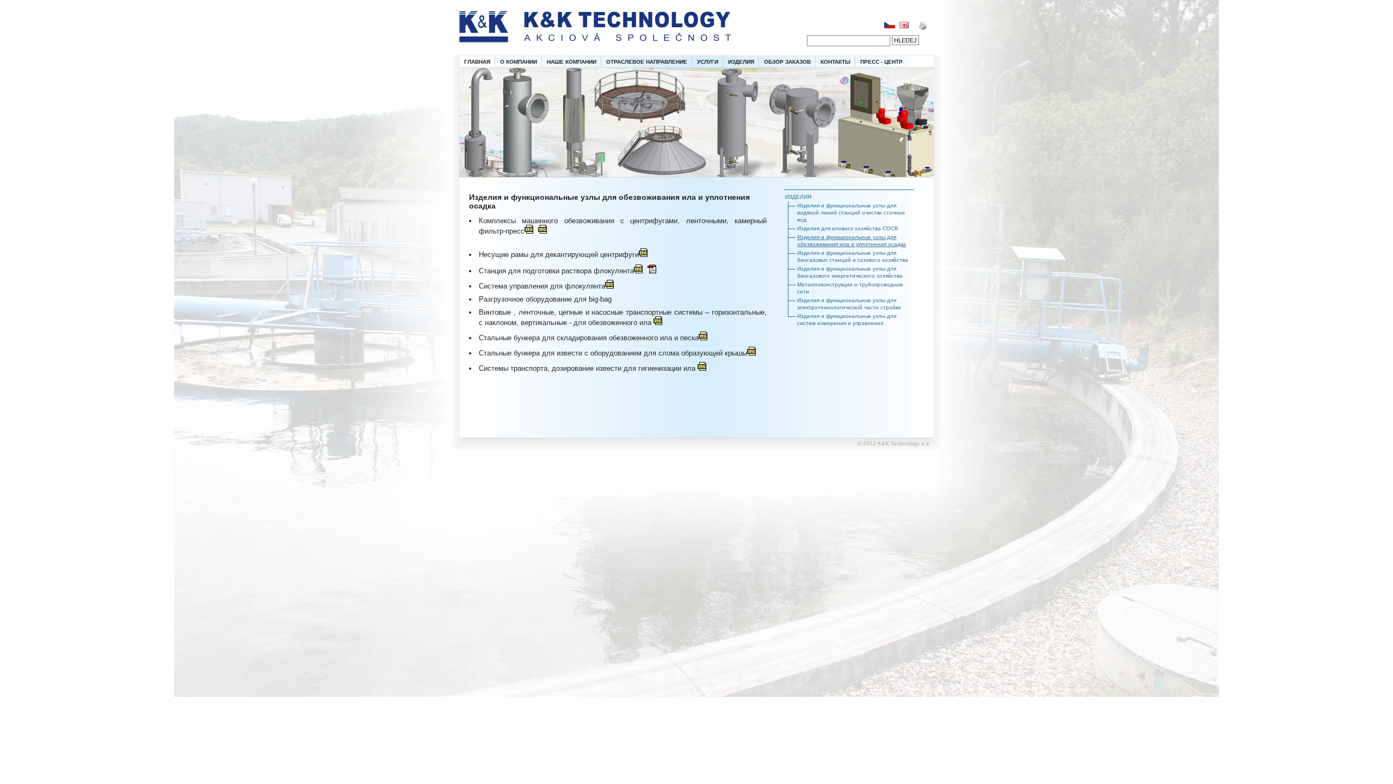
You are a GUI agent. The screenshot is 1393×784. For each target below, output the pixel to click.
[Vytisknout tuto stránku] (923, 28)
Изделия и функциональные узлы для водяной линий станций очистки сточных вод (851, 213)
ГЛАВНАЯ (477, 62)
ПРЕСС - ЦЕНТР (881, 62)
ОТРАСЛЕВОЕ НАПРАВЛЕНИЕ (646, 62)
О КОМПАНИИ (518, 62)
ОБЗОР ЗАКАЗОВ (787, 62)
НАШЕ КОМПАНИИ (571, 62)
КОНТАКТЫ (835, 62)
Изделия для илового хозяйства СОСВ (847, 228)
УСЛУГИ (707, 62)
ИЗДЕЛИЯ (741, 62)
